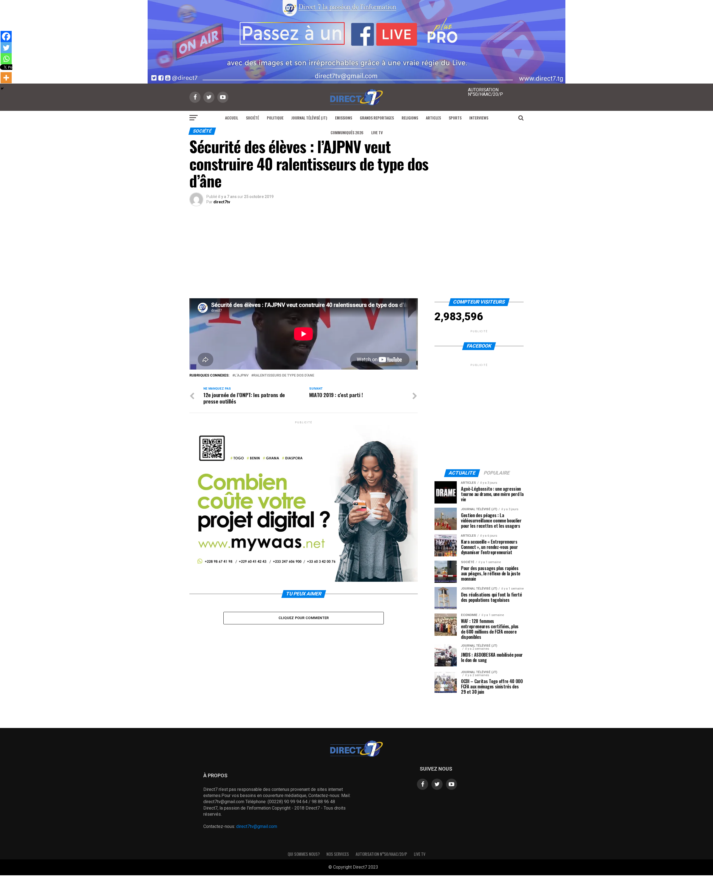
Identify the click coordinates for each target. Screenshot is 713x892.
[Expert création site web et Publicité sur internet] (382, 867)
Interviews (478, 118)
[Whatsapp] (6, 58)
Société (252, 118)
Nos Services (337, 854)
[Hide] (2, 88)
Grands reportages (377, 118)
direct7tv (221, 202)
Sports (455, 118)
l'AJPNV (241, 375)
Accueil (231, 118)
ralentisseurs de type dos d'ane (283, 375)
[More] (6, 77)
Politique (275, 118)
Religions (410, 118)
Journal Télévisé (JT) (309, 118)
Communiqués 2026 (347, 132)
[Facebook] (6, 36)
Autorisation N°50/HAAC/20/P (381, 854)
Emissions (343, 118)
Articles (433, 118)
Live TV (377, 132)
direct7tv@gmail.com (256, 826)
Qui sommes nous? (304, 854)
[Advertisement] (356, 256)
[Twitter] (6, 47)
